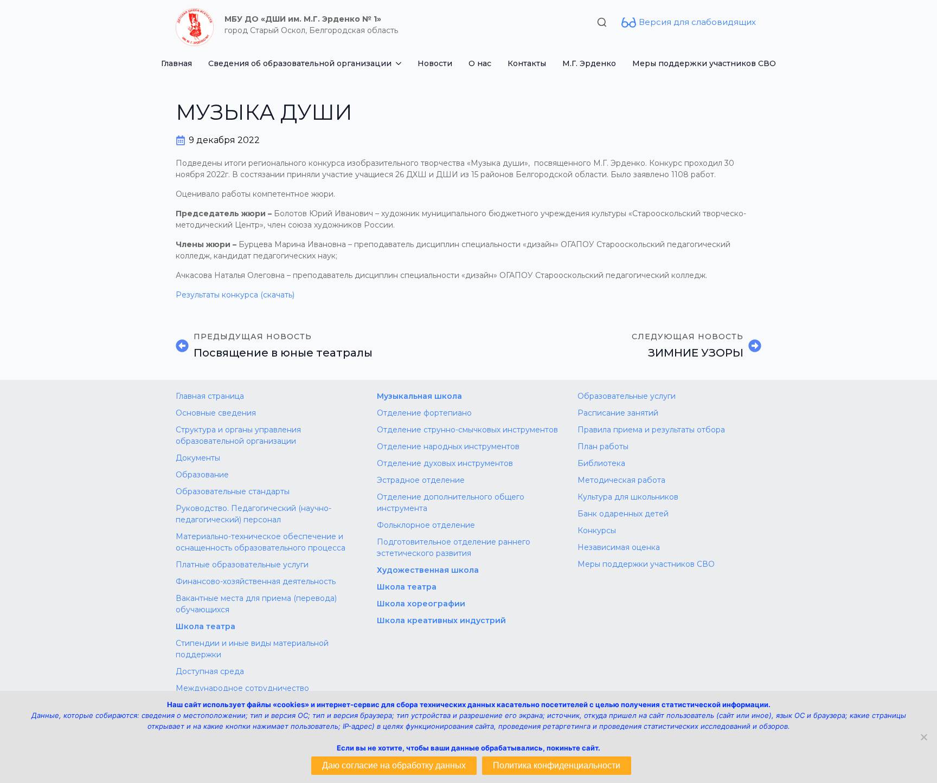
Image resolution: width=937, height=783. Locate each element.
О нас (479, 63)
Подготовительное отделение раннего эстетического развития (453, 547)
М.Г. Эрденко (589, 63)
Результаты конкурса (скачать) (235, 295)
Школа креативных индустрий (441, 620)
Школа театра (205, 626)
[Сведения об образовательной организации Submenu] (400, 63)
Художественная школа (428, 570)
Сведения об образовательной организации (300, 63)
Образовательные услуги (626, 396)
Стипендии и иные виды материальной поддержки (252, 648)
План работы (602, 446)
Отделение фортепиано (424, 413)
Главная (176, 63)
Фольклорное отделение (426, 525)
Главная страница (210, 396)
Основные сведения (216, 413)
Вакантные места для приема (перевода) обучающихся (256, 603)
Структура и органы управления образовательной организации (238, 435)
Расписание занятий (617, 413)
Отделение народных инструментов (448, 446)
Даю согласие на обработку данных (394, 765)
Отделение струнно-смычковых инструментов (467, 430)
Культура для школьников (627, 497)
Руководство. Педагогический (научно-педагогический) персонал (253, 514)
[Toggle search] (602, 22)
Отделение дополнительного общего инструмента (450, 502)
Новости (435, 63)
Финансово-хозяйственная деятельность (256, 581)
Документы (198, 458)
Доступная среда (210, 671)
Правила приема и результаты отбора (651, 430)
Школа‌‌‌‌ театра (407, 587)
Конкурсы (596, 530)
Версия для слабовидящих (697, 22)
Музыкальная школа (419, 396)
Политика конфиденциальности (556, 765)
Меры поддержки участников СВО (704, 63)
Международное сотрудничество (242, 688)
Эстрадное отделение (421, 480)
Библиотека (601, 463)
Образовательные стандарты (233, 491)
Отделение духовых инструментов (445, 463)
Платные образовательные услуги (242, 565)
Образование (202, 475)
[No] (923, 737)
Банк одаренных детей (623, 514)
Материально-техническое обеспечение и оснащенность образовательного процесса (260, 542)
